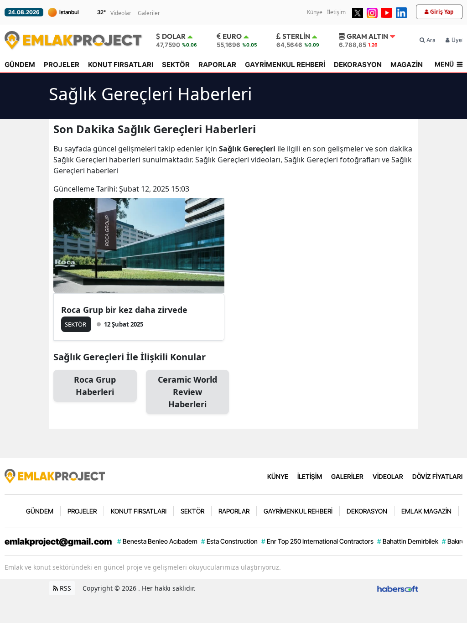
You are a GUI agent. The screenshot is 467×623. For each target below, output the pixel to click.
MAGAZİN (406, 64)
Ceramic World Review (187, 392)
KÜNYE (277, 476)
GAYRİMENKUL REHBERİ (285, 64)
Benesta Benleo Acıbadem (157, 541)
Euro (232, 36)
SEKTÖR (176, 64)
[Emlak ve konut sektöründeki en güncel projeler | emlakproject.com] (55, 475)
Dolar (174, 36)
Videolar (120, 13)
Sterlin (296, 36)
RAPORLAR (217, 64)
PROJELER (61, 64)
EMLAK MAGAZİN (426, 511)
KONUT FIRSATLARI (120, 64)
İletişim (336, 12)
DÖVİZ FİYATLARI (437, 476)
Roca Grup (95, 385)
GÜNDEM (20, 64)
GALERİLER (347, 476)
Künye (314, 12)
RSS (64, 588)
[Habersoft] (397, 588)
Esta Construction (229, 541)
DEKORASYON (358, 64)
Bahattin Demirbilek (407, 541)
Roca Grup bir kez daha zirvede (124, 310)
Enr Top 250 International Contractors (317, 541)
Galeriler (149, 13)
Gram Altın (367, 36)
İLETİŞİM (309, 476)
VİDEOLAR (388, 476)
